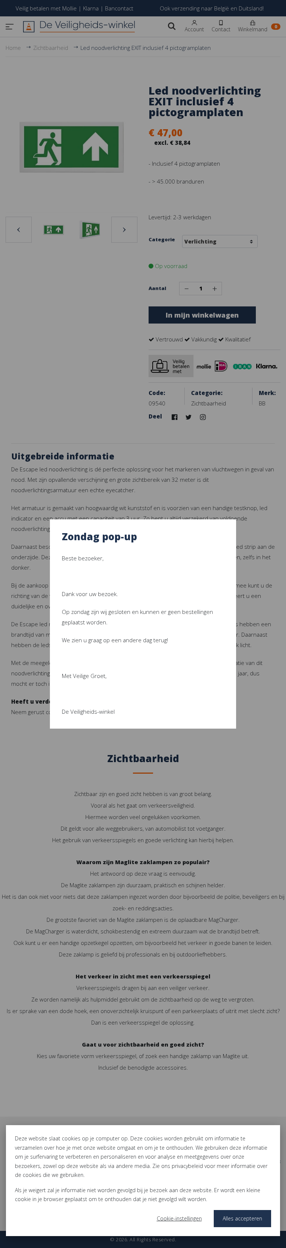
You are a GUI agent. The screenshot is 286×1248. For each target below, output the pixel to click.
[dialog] (143, 1180)
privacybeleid (187, 1165)
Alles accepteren (242, 1218)
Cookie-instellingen (179, 1218)
